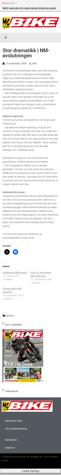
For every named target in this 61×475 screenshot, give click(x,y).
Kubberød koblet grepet (15, 272)
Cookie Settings (30, 470)
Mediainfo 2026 (13, 420)
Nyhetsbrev (11, 440)
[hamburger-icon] (5, 37)
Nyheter (10, 315)
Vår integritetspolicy (16, 428)
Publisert (10, 447)
